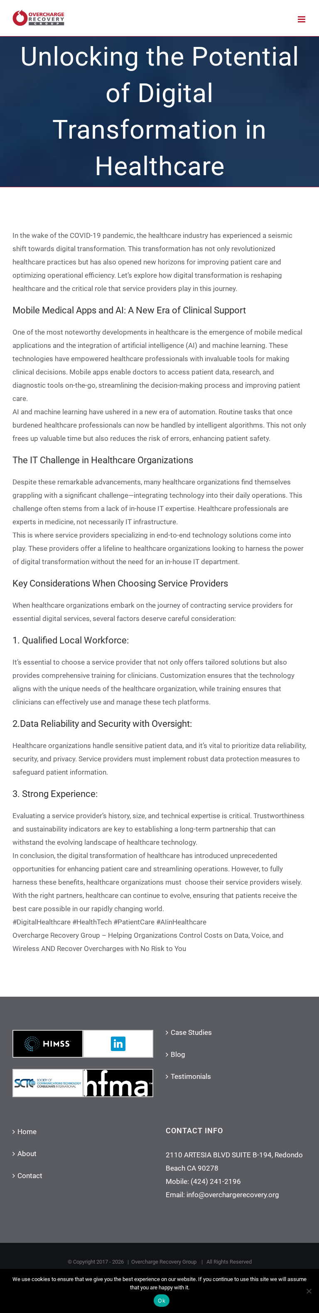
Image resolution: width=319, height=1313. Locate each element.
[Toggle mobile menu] (302, 19)
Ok (161, 1300)
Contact (29, 1175)
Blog (178, 1054)
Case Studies (191, 1032)
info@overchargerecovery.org (232, 1195)
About (27, 1153)
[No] (308, 1291)
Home (27, 1131)
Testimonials (191, 1076)
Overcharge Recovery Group (164, 1262)
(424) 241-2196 (216, 1181)
